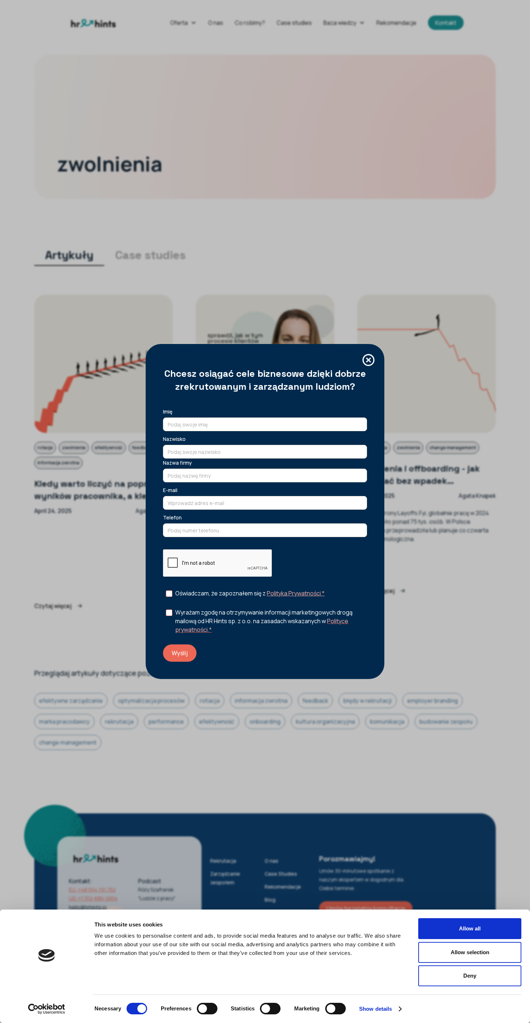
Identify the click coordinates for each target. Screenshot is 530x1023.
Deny (469, 976)
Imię (167, 411)
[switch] (207, 1008)
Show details (375, 1009)
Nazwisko (174, 438)
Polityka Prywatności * (295, 593)
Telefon (172, 517)
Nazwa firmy (177, 462)
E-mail (170, 490)
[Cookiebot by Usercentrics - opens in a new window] (46, 1009)
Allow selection (470, 952)
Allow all (470, 928)
